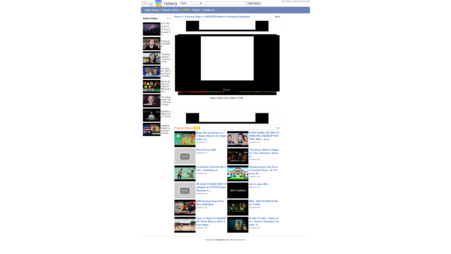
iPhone (196, 10)
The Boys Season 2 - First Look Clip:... (166, 58)
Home (177, 16)
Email (219, 98)
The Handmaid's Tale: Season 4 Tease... (166, 101)
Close (226, 89)
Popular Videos (170, 10)
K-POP (185, 10)
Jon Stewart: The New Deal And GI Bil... (166, 72)
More (168, 18)
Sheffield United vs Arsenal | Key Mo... (165, 129)
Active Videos (150, 18)
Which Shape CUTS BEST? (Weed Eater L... (166, 86)
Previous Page (193, 16)
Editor (233, 98)
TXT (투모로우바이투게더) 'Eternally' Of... (166, 29)
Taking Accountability (165, 43)
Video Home (152, 10)
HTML (240, 98)
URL (226, 98)
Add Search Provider (301, 1)
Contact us (209, 10)
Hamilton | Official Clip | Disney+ (166, 115)
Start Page (286, 1)
